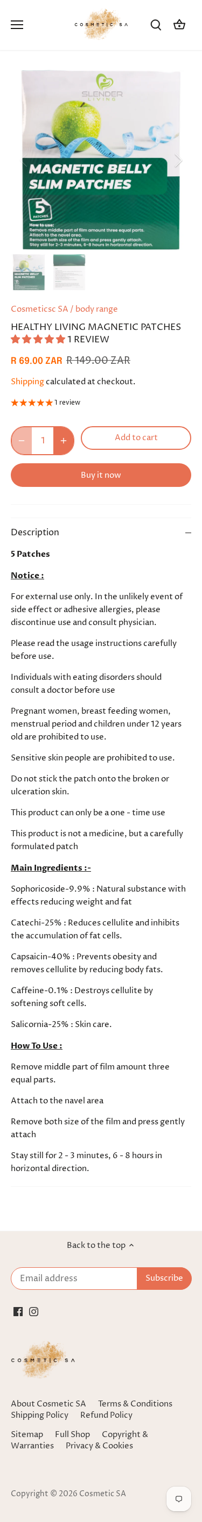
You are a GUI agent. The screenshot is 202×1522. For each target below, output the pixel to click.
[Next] (177, 160)
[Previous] (24, 160)
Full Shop (72, 1434)
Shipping (27, 381)
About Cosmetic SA (48, 1404)
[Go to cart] (179, 25)
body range (96, 309)
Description (35, 533)
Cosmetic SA (102, 1494)
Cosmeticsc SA (39, 309)
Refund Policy (106, 1415)
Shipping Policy (39, 1415)
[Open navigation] (17, 24)
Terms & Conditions (135, 1404)
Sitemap (27, 1434)
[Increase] (63, 441)
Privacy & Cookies (99, 1446)
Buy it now (101, 475)
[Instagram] (33, 1311)
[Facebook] (18, 1311)
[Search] (156, 25)
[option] (101, 160)
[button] (39, 339)
